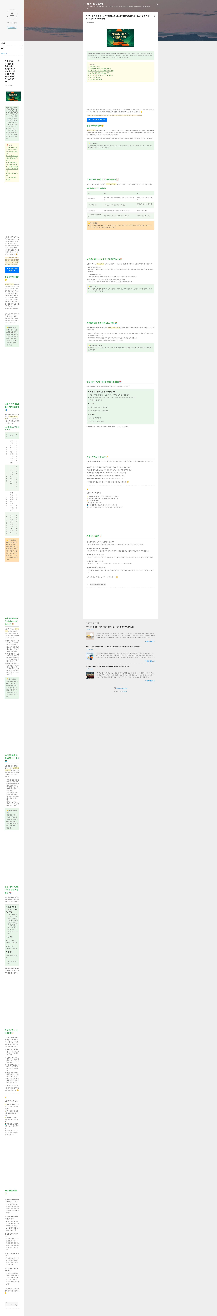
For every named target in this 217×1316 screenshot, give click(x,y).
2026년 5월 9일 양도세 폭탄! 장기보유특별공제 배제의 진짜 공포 (108, 666)
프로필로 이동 (12, 27)
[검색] (157, 4)
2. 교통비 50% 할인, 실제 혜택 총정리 (99, 68)
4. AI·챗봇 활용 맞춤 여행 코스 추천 (98, 73)
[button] (154, 16)
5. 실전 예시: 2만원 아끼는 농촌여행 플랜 (100, 75)
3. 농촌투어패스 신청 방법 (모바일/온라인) (101, 71)
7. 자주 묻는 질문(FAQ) (95, 79)
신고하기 (4, 53)
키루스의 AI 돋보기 (95, 4)
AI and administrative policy (98, 584)
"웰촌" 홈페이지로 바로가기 (96, 119)
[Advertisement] (120, 95)
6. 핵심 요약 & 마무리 (94, 77)
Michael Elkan (124, 691)
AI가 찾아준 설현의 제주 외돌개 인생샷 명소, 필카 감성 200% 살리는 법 (110, 627)
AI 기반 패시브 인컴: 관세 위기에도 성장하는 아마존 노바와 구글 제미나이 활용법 (113, 646)
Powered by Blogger (121, 688)
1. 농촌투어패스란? (94, 66)
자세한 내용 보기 (150, 641)
